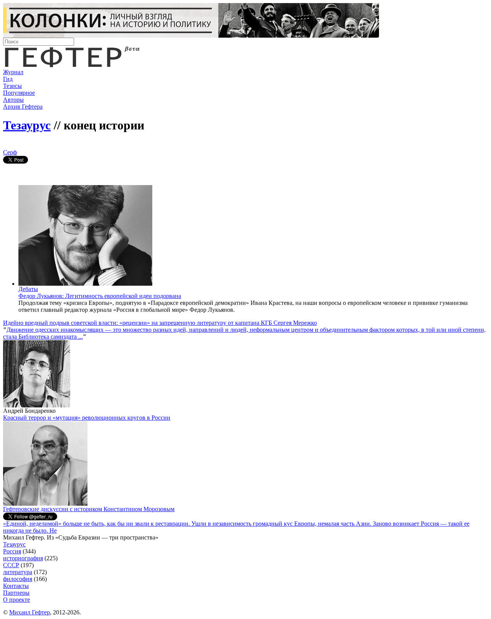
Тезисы (12, 86)
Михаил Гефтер (29, 612)
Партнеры (16, 592)
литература (17, 572)
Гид (8, 79)
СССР (11, 565)
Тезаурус (27, 125)
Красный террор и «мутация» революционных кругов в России (86, 417)
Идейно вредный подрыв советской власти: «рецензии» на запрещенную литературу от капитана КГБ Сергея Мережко (160, 322)
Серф (10, 152)
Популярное (19, 92)
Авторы (13, 99)
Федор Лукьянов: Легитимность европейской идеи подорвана (99, 296)
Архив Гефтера (23, 106)
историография (23, 558)
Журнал (13, 72)
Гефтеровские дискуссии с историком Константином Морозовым (89, 509)
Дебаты (28, 289)
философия (17, 579)
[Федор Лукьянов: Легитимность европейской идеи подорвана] (85, 283)
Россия (12, 551)
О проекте (16, 599)
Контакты (16, 586)
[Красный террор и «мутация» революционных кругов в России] (45, 503)
